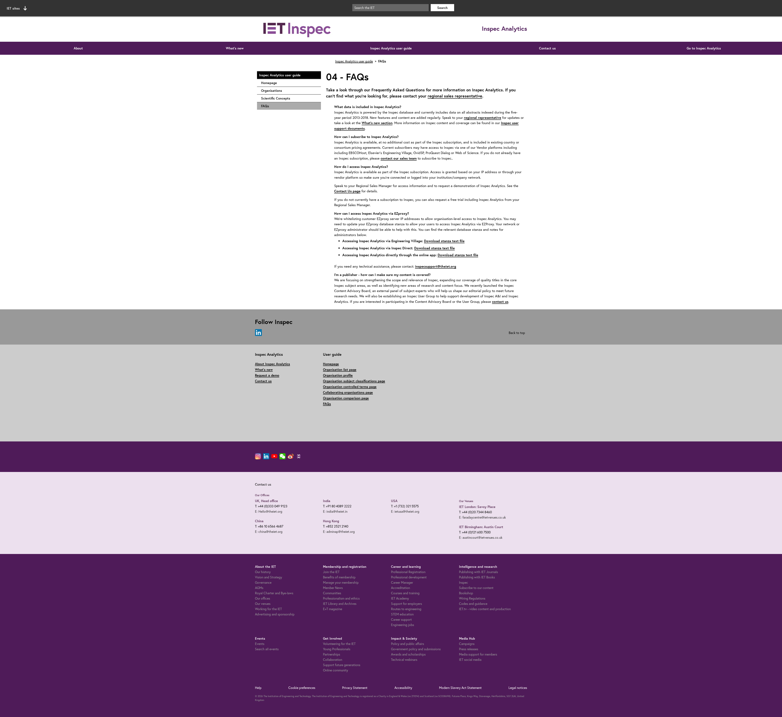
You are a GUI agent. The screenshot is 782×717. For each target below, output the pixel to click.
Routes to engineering (406, 609)
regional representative (482, 117)
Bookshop (466, 593)
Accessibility (403, 687)
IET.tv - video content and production (485, 609)
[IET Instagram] (258, 456)
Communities (332, 593)
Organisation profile (338, 375)
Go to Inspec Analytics (704, 48)
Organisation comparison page (346, 398)
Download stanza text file (444, 241)
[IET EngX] (299, 456)
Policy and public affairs (407, 643)
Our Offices (262, 495)
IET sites (13, 8)
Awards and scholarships (408, 654)
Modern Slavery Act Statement (460, 687)
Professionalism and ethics (341, 598)
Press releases (468, 649)
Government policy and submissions (416, 649)
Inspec (463, 582)
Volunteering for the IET (339, 643)
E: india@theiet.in (335, 511)
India (326, 501)
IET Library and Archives (339, 603)
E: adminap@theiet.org (339, 531)
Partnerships (331, 654)
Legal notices (518, 687)
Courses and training (405, 593)
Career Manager (402, 582)
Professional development (409, 577)
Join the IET (331, 572)
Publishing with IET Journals (478, 572)
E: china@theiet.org (268, 531)
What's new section (377, 122)
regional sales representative (455, 96)
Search (442, 7)
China (259, 521)
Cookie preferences (301, 687)
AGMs (259, 588)
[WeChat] (282, 456)
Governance (263, 582)
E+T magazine (332, 609)
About (78, 48)
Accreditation (400, 588)
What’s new (264, 369)
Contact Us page (347, 191)
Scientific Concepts (289, 98)
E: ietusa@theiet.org (405, 511)
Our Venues (466, 501)
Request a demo (267, 375)
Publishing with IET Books (477, 577)
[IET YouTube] (274, 457)
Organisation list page (339, 369)
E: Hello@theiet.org (268, 511)
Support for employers (406, 603)
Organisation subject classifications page (354, 381)
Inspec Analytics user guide (391, 48)
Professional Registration (408, 572)
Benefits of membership (339, 577)
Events (259, 643)
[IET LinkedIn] (266, 456)
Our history (263, 572)
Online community (335, 670)
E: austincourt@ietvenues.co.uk (480, 537)
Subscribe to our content (476, 588)
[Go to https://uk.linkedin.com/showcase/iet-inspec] (258, 332)
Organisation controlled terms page (350, 386)
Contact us (547, 48)
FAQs (265, 106)
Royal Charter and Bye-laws (274, 593)
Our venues (262, 603)
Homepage (289, 83)
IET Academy (400, 598)
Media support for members (478, 654)
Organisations (289, 90)
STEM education (402, 614)
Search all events (267, 649)
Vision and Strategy (268, 577)
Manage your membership (341, 582)
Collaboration (332, 659)
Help (258, 687)
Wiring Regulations (472, 598)
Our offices (262, 598)
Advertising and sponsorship (274, 614)
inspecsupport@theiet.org (435, 266)
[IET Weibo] (291, 456)
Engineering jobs (402, 625)
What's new (235, 48)
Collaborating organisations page (348, 392)
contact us (500, 301)
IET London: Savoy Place (477, 507)
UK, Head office (266, 501)
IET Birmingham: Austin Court (481, 527)
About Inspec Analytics (272, 364)
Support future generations (341, 665)
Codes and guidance (473, 603)
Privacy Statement (354, 687)
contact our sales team (399, 158)
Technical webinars (404, 659)
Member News (333, 588)
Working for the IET (268, 609)
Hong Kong (331, 521)
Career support (401, 619)
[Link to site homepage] (297, 29)
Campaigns (466, 643)
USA (394, 501)
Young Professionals (336, 649)
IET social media (470, 659)
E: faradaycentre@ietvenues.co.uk (482, 517)
